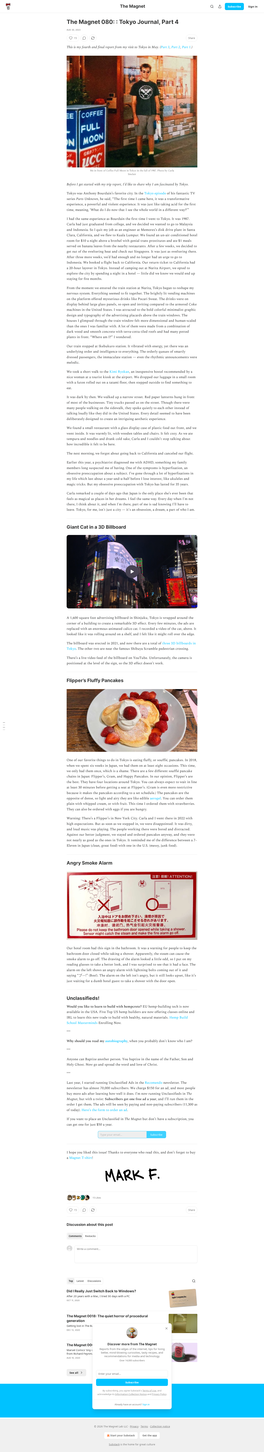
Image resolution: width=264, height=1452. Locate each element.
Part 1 (186, 47)
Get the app (149, 1435)
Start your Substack (122, 1435)
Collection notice (160, 1426)
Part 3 (165, 47)
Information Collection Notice (131, 1394)
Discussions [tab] (94, 1281)
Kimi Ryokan (119, 371)
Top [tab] (71, 1281)
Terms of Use (149, 1390)
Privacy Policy (159, 1394)
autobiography (116, 1041)
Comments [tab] (75, 1236)
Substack (114, 1444)
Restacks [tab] (90, 1236)
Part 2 (175, 47)
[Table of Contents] (3, 726)
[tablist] (82, 1236)
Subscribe (234, 6)
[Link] (61, 527)
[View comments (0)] (84, 38)
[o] (132, 571)
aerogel (155, 798)
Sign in (253, 6)
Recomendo (153, 1082)
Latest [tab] (80, 1281)
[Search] (212, 6)
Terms (144, 1426)
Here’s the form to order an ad (104, 1110)
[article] (132, 1298)
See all (74, 1372)
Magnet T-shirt (80, 1157)
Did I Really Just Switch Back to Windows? (101, 1291)
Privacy (134, 1426)
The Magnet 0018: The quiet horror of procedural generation (107, 1318)
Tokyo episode (155, 193)
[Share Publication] (219, 6)
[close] (166, 1328)
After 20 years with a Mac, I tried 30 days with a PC (98, 1296)
